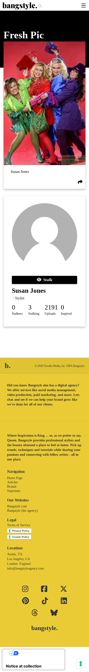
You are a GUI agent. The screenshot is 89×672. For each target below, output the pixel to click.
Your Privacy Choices (38, 653)
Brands (11, 486)
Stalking (33, 313)
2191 (51, 307)
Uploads (50, 313)
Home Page (15, 478)
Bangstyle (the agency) (22, 510)
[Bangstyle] (20, 6)
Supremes (13, 491)
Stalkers (17, 313)
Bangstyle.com (17, 506)
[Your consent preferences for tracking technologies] (80, 663)
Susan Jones (20, 172)
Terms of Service (18, 525)
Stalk (46, 280)
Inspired (66, 313)
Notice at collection (24, 666)
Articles (12, 482)
